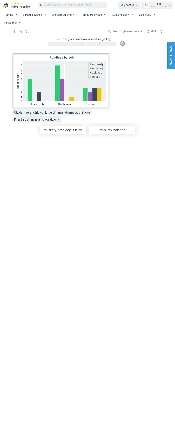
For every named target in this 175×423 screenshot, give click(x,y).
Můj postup (127, 5)
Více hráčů (145, 14)
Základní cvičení (32, 14)
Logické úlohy (120, 14)
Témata (8, 14)
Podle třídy (10, 22)
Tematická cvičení (92, 14)
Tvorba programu (62, 14)
